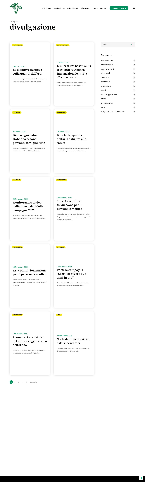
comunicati (16, 112)
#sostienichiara (107, 60)
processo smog (107, 103)
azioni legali (105, 73)
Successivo (33, 382)
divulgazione (17, 45)
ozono (103, 98)
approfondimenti (62, 45)
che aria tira (105, 77)
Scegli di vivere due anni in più (112, 111)
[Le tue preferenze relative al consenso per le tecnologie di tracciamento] (141, 478)
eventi (59, 314)
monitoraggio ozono (109, 94)
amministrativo (107, 64)
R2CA (103, 107)
